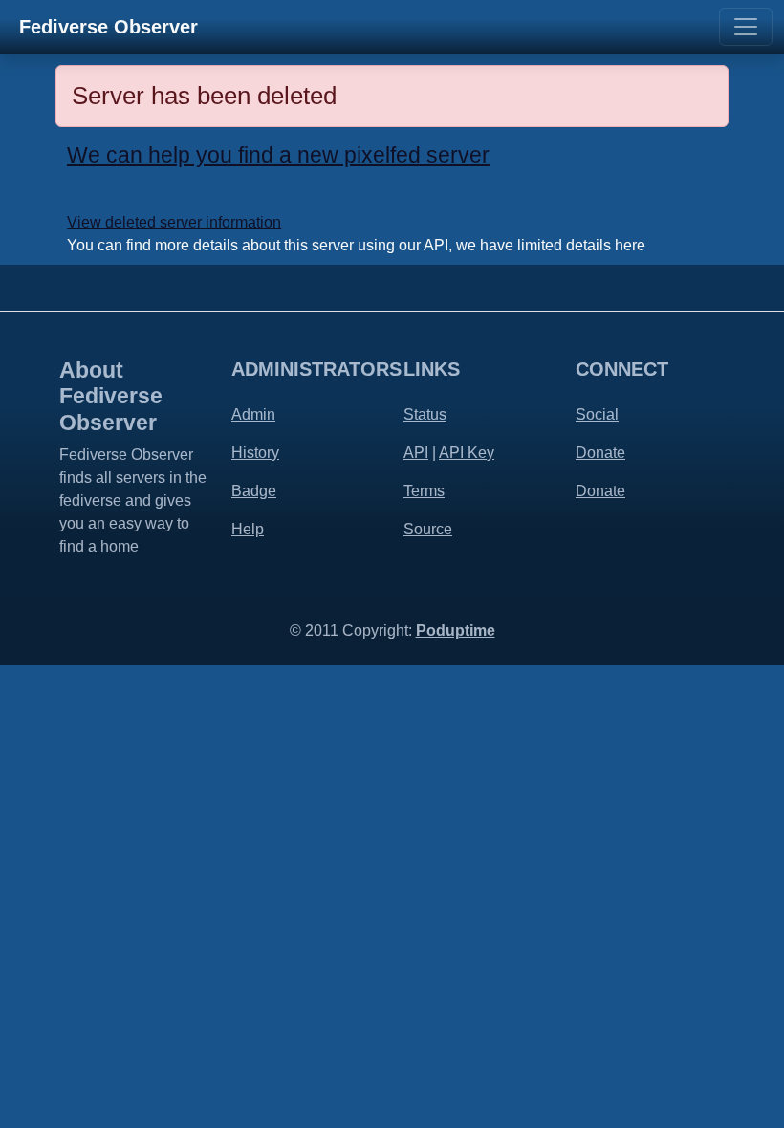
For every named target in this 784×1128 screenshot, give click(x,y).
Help (247, 529)
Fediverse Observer (108, 26)
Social (597, 414)
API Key (466, 453)
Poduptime (455, 630)
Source (427, 529)
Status (424, 414)
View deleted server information (174, 222)
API (415, 453)
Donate (600, 453)
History (255, 453)
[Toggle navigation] (746, 27)
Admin (253, 414)
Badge (253, 491)
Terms (424, 491)
